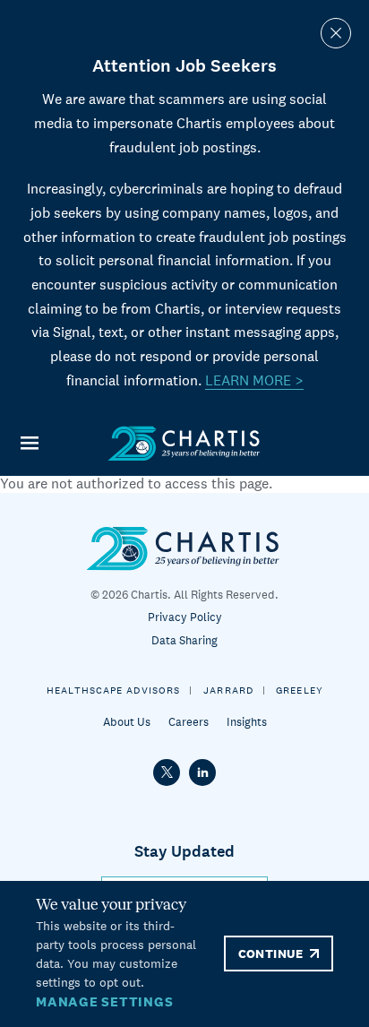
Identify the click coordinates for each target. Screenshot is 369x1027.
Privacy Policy (185, 617)
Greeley (299, 690)
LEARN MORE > (254, 380)
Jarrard (228, 690)
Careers (188, 721)
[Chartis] (184, 443)
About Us (126, 721)
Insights (247, 721)
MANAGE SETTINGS (104, 1001)
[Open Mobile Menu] (29, 443)
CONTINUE (270, 953)
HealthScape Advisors (113, 690)
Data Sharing (184, 640)
